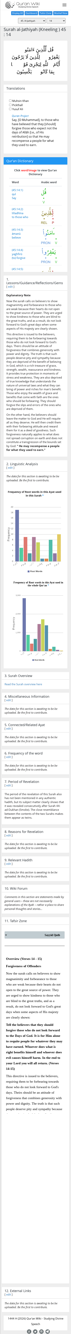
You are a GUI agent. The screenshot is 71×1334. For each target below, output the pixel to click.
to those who (20, 217)
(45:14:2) (17, 209)
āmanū (16, 233)
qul (14, 194)
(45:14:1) (17, 190)
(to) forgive (18, 258)
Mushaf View (60, 13)
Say (14, 198)
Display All (17, 13)
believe (16, 237)
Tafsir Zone (45, 13)
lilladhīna (17, 213)
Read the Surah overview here (23, 684)
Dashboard (31, 13)
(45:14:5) (17, 269)
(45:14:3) (17, 229)
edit (10, 286)
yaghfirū (17, 254)
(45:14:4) (17, 250)
